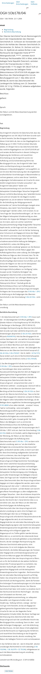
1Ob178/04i (9, 671)
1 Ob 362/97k (12, 649)
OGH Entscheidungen (22, 3)
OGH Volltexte (34, 3)
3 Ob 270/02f (14, 353)
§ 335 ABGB (4, 405)
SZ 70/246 (22, 649)
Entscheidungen (8, 3)
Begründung (8, 30)
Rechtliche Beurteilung (12, 32)
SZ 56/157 (35, 353)
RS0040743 (11, 336)
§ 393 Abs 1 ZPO (34, 291)
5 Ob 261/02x (30, 297)
